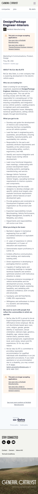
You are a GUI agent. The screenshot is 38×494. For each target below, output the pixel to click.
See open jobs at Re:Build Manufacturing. (17, 41)
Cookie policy (24, 425)
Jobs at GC (19, 450)
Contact (4, 450)
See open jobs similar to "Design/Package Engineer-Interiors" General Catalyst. (21, 47)
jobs (14, 9)
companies (6, 9)
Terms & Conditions (8, 454)
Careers (11, 450)
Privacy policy (14, 425)
